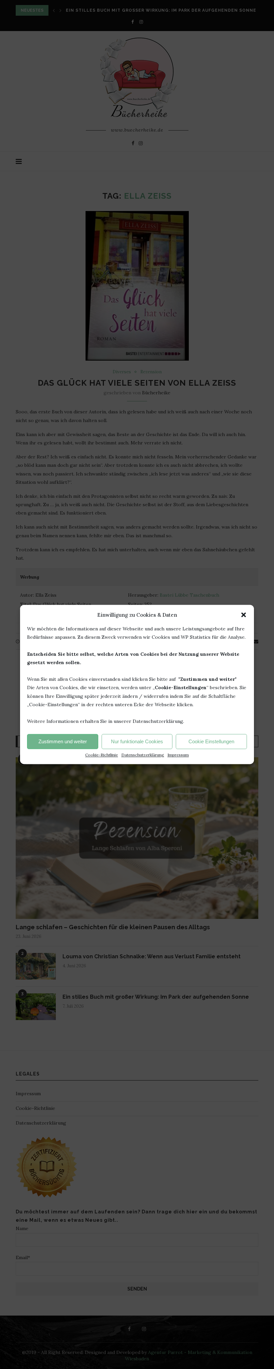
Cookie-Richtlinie (101, 755)
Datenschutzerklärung (142, 755)
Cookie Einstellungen (211, 741)
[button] (243, 614)
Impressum (178, 755)
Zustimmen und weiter (62, 741)
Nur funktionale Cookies (137, 741)
